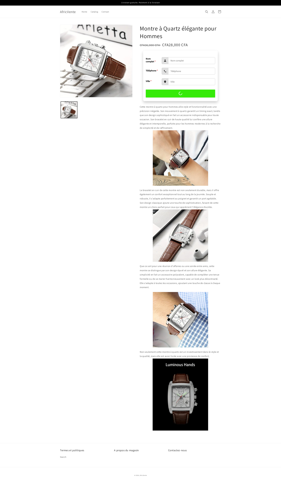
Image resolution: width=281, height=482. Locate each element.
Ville (148, 81)
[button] (206, 12)
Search (63, 457)
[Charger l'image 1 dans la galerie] (69, 110)
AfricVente (143, 475)
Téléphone (152, 70)
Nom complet (151, 60)
